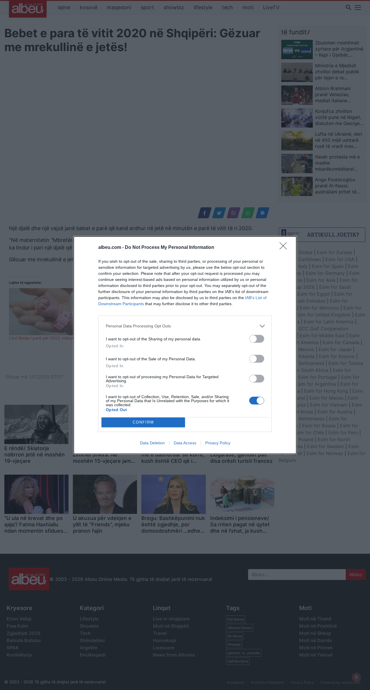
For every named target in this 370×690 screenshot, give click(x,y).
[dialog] (185, 345)
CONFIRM (143, 422)
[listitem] (185, 326)
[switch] (256, 339)
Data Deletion (152, 443)
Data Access (185, 443)
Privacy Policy (217, 443)
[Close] (285, 247)
